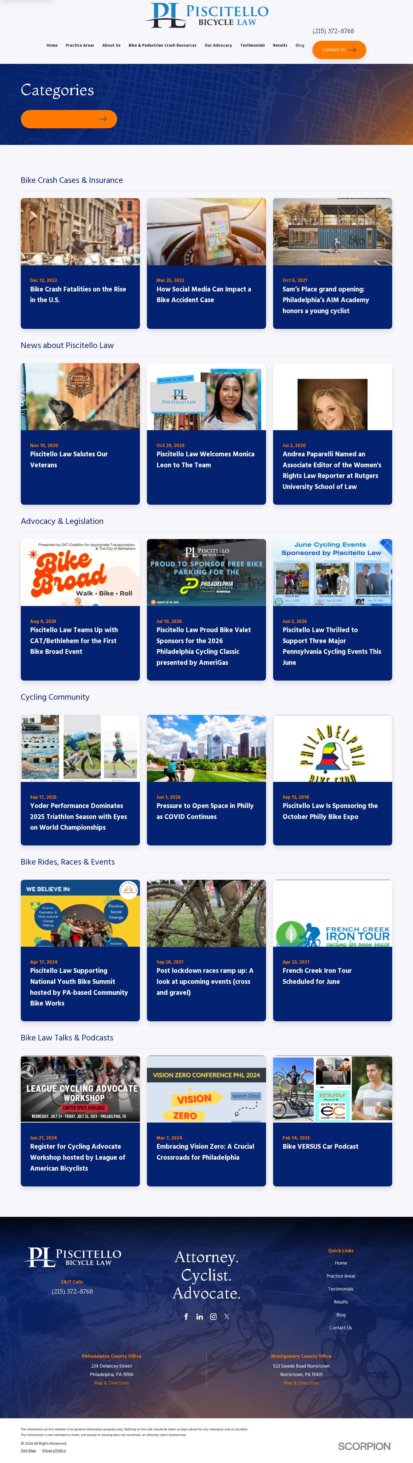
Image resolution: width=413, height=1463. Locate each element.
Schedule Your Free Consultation (63, 119)
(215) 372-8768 (333, 31)
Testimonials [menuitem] (252, 45)
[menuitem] (28, 1451)
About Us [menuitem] (111, 45)
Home (341, 1263)
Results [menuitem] (280, 45)
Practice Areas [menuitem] (80, 45)
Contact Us (334, 50)
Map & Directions (111, 1383)
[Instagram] (213, 1316)
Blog (341, 1315)
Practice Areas (340, 1276)
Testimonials (340, 1289)
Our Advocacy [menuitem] (218, 45)
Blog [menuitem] (300, 45)
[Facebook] (186, 1316)
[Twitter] (227, 1316)
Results (341, 1302)
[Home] (206, 15)
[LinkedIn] (199, 1316)
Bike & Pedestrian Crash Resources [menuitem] (162, 45)
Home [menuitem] (52, 45)
